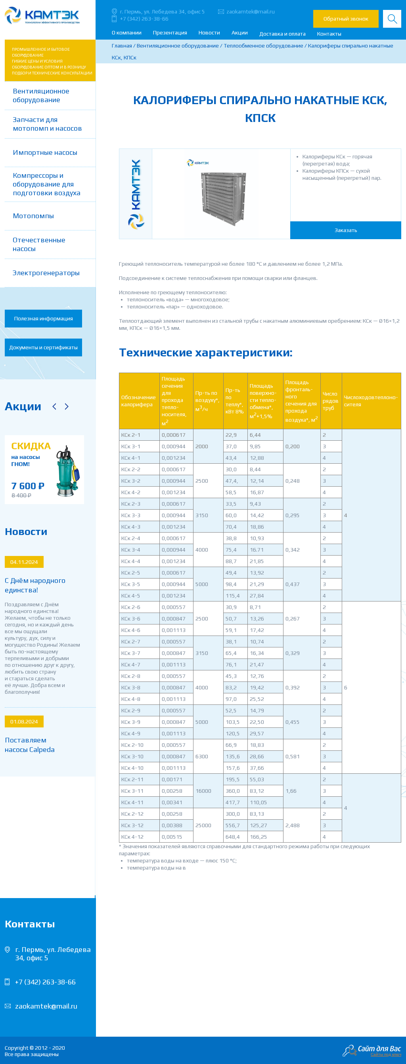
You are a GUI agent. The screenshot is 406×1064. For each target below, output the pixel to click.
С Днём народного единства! (35, 585)
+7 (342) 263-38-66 (144, 18)
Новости (209, 32)
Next (67, 406)
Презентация (170, 32)
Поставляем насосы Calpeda (30, 745)
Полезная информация (43, 318)
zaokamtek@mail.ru (250, 11)
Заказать (346, 230)
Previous (54, 406)
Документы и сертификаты (43, 347)
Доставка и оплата (282, 33)
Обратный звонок (346, 18)
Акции (240, 32)
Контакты (329, 33)
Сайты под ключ (386, 1054)
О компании (127, 32)
